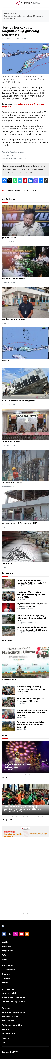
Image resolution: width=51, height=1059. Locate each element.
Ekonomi (6, 974)
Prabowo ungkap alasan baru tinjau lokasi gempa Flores (23, 236)
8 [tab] (35, 816)
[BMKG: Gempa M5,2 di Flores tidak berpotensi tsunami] (25, 343)
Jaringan (6, 1008)
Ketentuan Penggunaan (13, 1012)
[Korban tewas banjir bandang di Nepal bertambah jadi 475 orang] (8, 631)
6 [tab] (27, 816)
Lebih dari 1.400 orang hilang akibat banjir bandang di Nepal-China (32, 618)
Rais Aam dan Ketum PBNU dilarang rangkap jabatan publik (24, 678)
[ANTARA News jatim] (27, 3)
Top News (7, 641)
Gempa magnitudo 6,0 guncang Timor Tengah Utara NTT (25, 562)
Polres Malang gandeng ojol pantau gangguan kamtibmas (22, 808)
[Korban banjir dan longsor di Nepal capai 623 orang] (8, 702)
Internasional (8, 989)
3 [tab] (25, 774)
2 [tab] (22, 774)
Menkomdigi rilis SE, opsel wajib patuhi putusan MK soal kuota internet (32, 713)
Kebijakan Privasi (10, 1016)
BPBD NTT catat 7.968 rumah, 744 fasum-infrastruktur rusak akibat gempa (23, 399)
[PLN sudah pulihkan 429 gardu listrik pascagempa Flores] (25, 465)
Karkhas (5, 983)
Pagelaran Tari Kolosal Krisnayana (18, 766)
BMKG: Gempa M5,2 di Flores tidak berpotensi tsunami (25, 358)
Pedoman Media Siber (12, 1025)
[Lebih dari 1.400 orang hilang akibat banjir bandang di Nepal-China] (8, 619)
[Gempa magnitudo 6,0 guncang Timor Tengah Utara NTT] (25, 546)
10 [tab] (42, 816)
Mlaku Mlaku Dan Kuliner (13, 997)
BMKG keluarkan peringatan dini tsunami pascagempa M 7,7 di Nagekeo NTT (22, 521)
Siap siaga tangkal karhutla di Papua (22, 904)
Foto (4, 735)
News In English (9, 993)
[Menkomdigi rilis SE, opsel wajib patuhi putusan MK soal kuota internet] (8, 714)
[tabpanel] (25, 757)
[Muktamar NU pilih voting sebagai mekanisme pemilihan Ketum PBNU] (8, 595)
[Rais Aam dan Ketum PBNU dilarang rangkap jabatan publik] (25, 662)
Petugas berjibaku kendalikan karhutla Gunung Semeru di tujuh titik (31, 724)
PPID (4, 1042)
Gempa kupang (14, 190)
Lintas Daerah (8, 970)
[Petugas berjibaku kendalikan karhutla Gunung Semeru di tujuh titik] (8, 725)
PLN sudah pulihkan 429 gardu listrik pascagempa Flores (20, 480)
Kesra (17, 13)
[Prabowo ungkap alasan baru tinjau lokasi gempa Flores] (25, 220)
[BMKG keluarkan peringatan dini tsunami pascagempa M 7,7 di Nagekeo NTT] (25, 506)
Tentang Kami (8, 1021)
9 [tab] (38, 816)
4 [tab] (29, 774)
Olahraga (6, 978)
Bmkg (35, 190)
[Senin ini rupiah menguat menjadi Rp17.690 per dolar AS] (8, 584)
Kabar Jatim (7, 965)
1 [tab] (18, 774)
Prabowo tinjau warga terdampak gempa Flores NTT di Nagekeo (23, 277)
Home (9, 13)
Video (5, 777)
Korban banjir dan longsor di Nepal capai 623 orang (30, 699)
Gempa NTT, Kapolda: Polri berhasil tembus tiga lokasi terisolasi (24, 440)
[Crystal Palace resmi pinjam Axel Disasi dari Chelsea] (8, 607)
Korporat (6, 1038)
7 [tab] (31, 816)
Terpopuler (8, 573)
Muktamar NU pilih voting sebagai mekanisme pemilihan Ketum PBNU (31, 594)
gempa (27, 190)
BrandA (5, 1029)
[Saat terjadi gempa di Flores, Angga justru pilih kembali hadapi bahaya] (25, 302)
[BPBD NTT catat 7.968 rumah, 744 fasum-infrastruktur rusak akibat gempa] (25, 383)
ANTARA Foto (8, 1034)
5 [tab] (33, 774)
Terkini (5, 942)
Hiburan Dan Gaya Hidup (13, 1002)
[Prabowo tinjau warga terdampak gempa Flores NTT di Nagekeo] (25, 261)
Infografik (7, 819)
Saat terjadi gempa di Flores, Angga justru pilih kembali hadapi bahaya (25, 317)
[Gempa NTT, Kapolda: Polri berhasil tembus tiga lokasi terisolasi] (25, 424)
